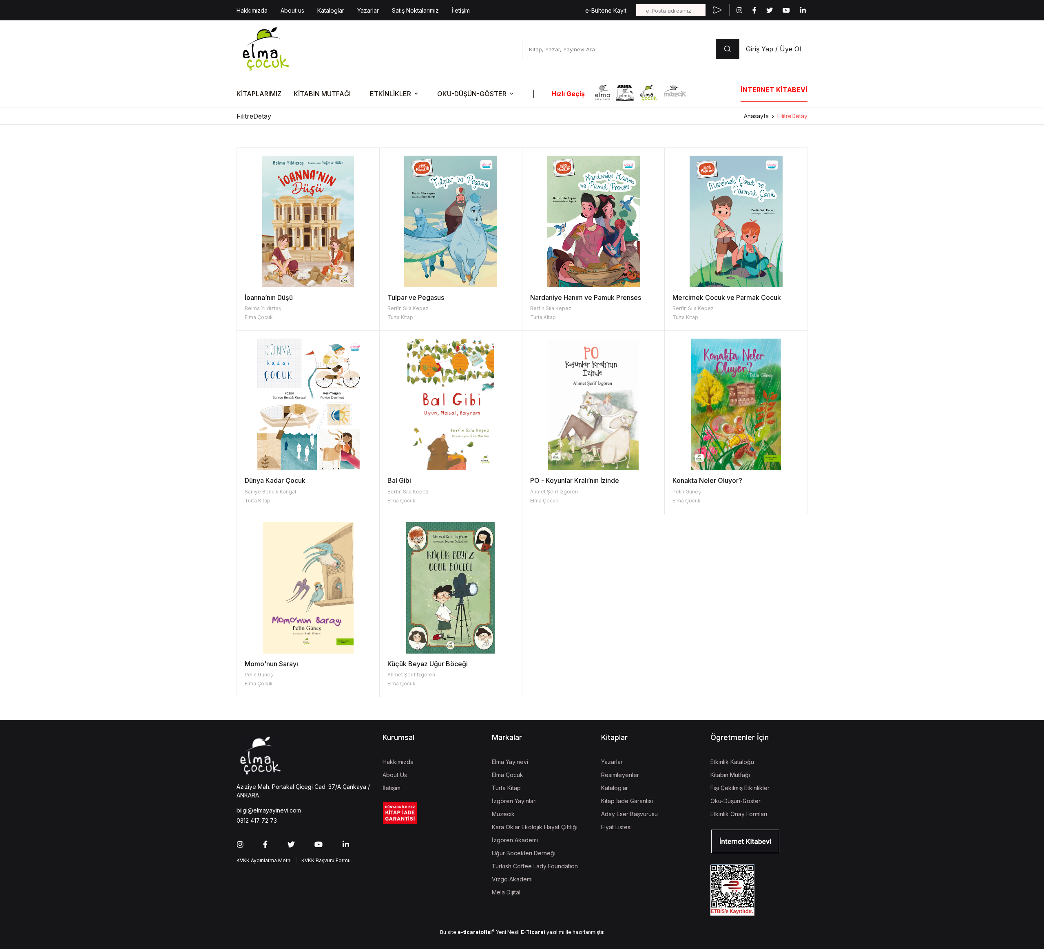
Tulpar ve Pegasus (415, 297)
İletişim (461, 10)
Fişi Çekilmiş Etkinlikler (740, 787)
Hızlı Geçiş (568, 94)
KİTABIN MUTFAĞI (322, 94)
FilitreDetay (792, 115)
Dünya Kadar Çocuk (275, 480)
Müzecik (503, 813)
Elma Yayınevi (510, 761)
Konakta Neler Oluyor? (707, 480)
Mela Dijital (506, 892)
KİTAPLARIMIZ (259, 94)
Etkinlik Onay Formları (738, 813)
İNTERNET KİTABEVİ (774, 90)
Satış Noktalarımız (415, 10)
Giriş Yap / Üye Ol (773, 49)
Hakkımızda (252, 10)
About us (292, 10)
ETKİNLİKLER (390, 94)
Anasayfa (756, 115)
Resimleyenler (620, 774)
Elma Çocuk (259, 317)
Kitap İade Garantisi (627, 800)
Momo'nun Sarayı (271, 664)
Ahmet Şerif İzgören (554, 492)
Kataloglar (330, 10)
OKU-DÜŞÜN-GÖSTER (472, 94)
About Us (395, 774)
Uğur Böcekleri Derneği (523, 853)
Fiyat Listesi (616, 826)
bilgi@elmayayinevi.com (269, 810)
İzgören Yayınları (514, 800)
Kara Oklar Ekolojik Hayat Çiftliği (534, 826)
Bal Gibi (399, 480)
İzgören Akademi (515, 840)
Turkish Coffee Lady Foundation (535, 866)
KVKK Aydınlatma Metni (264, 860)
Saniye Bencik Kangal (270, 492)
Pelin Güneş (686, 492)
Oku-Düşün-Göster (735, 800)
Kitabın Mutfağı (730, 774)
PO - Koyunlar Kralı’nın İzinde (574, 480)
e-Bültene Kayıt (605, 10)
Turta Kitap (400, 317)
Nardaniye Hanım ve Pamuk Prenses (585, 297)
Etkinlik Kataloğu (732, 761)
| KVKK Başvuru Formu (322, 860)
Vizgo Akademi (512, 879)
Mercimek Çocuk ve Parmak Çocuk (726, 297)
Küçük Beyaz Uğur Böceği (427, 664)
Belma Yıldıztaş (263, 308)
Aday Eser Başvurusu (629, 813)
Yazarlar (368, 10)
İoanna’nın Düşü (269, 297)
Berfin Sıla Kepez (408, 308)
